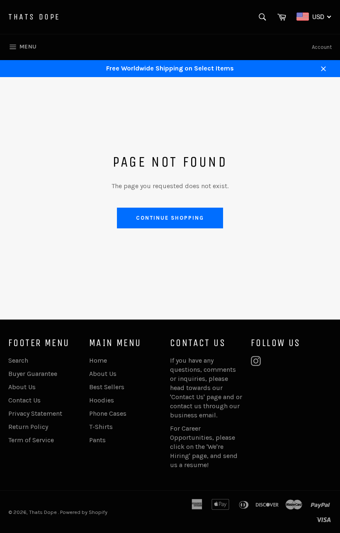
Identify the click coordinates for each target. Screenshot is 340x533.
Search (18, 360)
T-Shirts (101, 427)
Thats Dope (34, 17)
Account (322, 47)
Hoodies (101, 400)
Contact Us (24, 400)
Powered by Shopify (83, 512)
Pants (97, 440)
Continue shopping (170, 218)
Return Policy (28, 427)
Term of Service (31, 440)
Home (98, 360)
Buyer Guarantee (32, 374)
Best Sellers (106, 387)
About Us (22, 387)
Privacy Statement (35, 413)
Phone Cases (107, 413)
